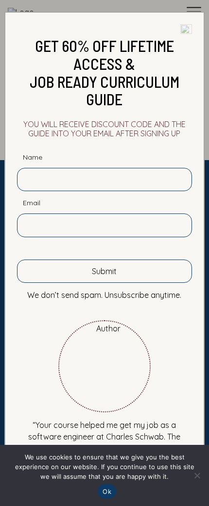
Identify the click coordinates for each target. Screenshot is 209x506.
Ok (107, 491)
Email (31, 203)
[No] (197, 475)
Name (32, 157)
